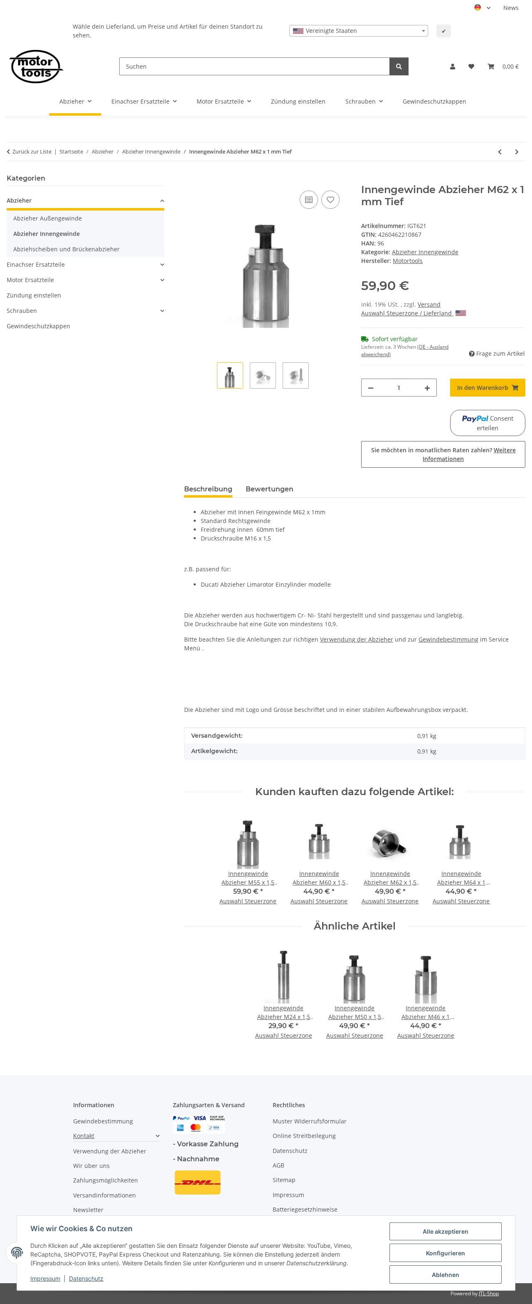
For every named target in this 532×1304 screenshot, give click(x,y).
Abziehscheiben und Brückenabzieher (66, 249)
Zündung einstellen (34, 295)
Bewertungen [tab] (269, 489)
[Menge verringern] (371, 387)
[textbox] (359, 30)
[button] (452, 66)
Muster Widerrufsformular (310, 1121)
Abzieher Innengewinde (425, 252)
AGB (278, 1165)
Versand (429, 304)
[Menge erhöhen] (427, 387)
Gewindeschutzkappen (38, 326)
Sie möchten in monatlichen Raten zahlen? (443, 454)
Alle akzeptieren (445, 1231)
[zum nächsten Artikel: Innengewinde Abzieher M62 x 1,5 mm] (516, 152)
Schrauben (22, 311)
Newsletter (88, 1210)
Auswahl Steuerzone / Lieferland (407, 313)
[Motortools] (36, 66)
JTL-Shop (489, 1293)
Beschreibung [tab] (208, 489)
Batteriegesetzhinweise (305, 1209)
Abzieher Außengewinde (47, 218)
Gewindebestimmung (103, 1121)
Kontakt (83, 1136)
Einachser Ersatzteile (36, 264)
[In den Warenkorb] (190, 179)
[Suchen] (399, 66)
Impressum (45, 1278)
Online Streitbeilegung (304, 1136)
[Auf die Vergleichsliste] (309, 200)
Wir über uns (91, 1166)
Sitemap (284, 1180)
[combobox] (358, 31)
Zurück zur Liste (32, 151)
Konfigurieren (445, 1253)
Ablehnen (445, 1274)
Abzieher (19, 200)
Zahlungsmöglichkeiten (105, 1180)
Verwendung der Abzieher (109, 1151)
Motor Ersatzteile (30, 280)
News (511, 8)
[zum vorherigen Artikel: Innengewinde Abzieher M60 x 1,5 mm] (499, 152)
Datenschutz (86, 1278)
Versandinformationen (104, 1195)
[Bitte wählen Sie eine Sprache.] (482, 8)
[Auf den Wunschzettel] (330, 200)
